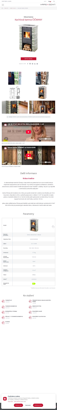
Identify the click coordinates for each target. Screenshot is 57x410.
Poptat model (28, 58)
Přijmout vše (18, 405)
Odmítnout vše (38, 405)
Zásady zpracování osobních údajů (20, 401)
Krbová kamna (13, 8)
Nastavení (28, 405)
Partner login (6, 1)
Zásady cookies (10, 401)
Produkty (6, 8)
